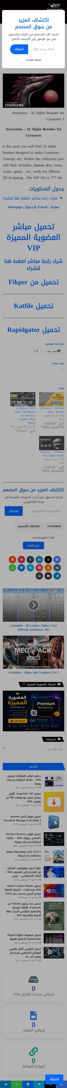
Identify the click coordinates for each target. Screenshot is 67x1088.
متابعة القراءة (33, 59)
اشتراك (19, 49)
